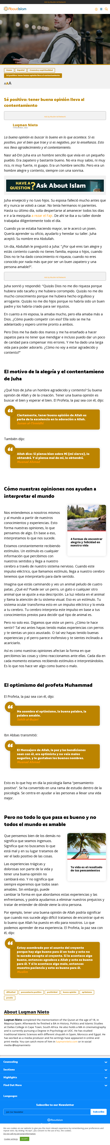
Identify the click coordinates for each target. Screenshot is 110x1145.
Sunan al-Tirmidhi (30, 423)
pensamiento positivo (31, 992)
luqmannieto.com (67, 1041)
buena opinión (69, 992)
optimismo (87, 992)
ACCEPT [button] (24, 1139)
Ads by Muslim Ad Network (55, 2)
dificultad (10, 992)
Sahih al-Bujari (27, 719)
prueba (9, 997)
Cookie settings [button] (11, 1139)
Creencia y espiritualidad (41, 70)
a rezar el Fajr (42, 215)
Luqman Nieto (25, 125)
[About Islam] (14, 9)
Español (20, 70)
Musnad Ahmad (28, 462)
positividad (52, 992)
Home (9, 70)
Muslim (22, 972)
